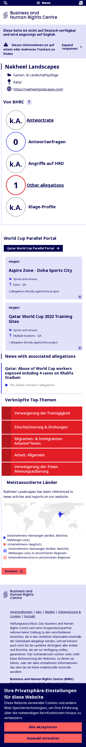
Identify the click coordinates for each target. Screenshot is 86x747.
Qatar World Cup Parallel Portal (30, 248)
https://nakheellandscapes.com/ (38, 89)
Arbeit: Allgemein (29, 454)
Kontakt (29, 616)
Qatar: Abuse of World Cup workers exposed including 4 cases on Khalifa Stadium (39, 373)
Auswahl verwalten (43, 738)
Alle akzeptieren (43, 727)
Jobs (39, 612)
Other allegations (45, 185)
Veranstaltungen (21, 612)
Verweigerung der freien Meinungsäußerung (36, 469)
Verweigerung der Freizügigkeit (42, 413)
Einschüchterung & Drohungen (41, 426)
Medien (50, 612)
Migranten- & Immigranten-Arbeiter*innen (38, 441)
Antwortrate (40, 120)
